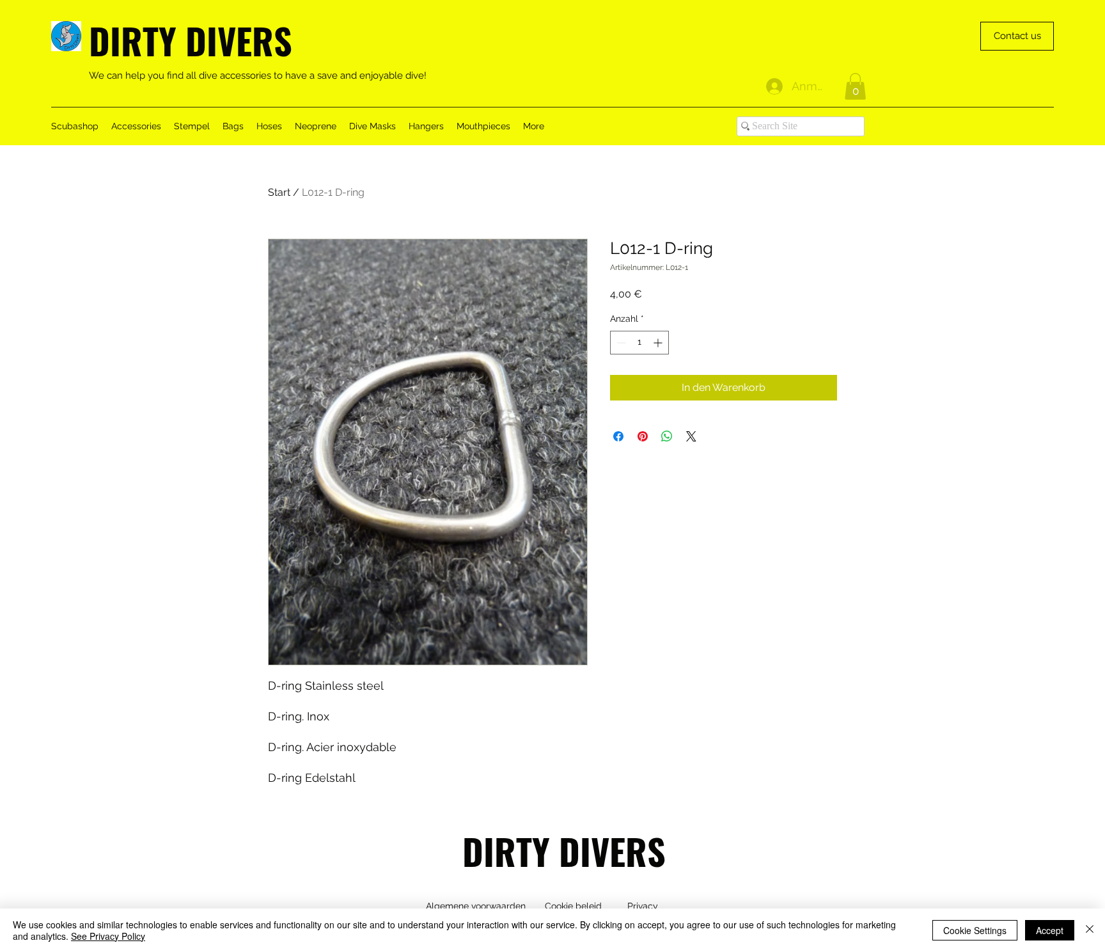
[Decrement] (620, 342)
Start (279, 192)
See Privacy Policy (108, 936)
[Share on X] (691, 436)
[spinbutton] (639, 342)
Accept (1049, 930)
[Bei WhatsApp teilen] (667, 436)
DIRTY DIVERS (190, 40)
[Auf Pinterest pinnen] (642, 436)
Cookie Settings (975, 930)
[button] (855, 86)
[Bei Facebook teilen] (618, 436)
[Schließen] (1089, 930)
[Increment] (659, 342)
